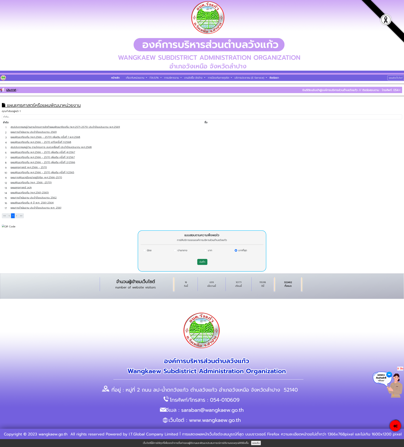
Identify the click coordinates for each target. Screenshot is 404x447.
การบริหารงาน (172, 78)
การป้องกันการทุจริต (219, 78)
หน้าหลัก (115, 78)
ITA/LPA (155, 78)
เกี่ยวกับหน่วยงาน (135, 78)
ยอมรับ (256, 443)
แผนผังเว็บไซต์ (396, 78)
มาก (210, 250)
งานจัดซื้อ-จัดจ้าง (193, 78)
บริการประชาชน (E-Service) (250, 78)
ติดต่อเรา (274, 78)
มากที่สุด (242, 250)
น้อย (149, 250)
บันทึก (202, 262)
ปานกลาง (182, 250)
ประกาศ (11, 90)
